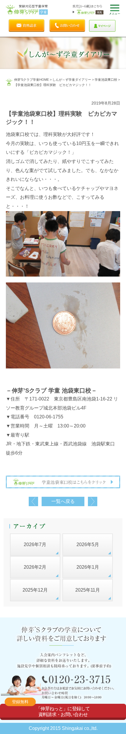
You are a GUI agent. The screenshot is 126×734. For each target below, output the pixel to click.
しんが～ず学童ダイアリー (71, 79)
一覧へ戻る (63, 501)
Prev (33, 501)
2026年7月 (35, 544)
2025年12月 (35, 589)
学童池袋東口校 (106, 79)
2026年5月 (87, 544)
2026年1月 (87, 567)
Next (92, 501)
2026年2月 (35, 567)
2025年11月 (87, 589)
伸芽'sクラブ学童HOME (31, 79)
